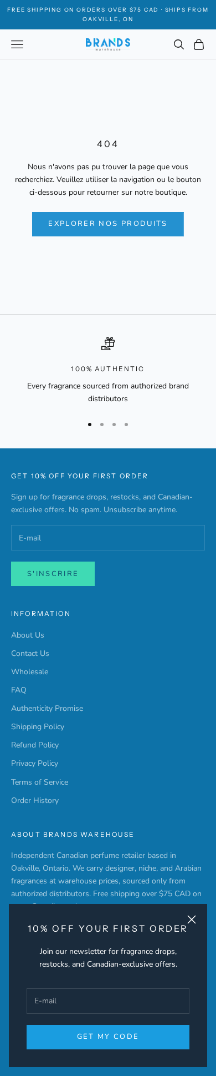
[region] (108, 371)
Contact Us (30, 653)
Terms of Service (39, 782)
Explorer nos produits (107, 224)
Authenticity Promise (47, 708)
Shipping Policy (37, 726)
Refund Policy (35, 745)
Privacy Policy (34, 763)
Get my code (108, 1037)
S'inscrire (53, 574)
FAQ (19, 690)
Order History (35, 800)
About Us (27, 635)
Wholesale (29, 671)
